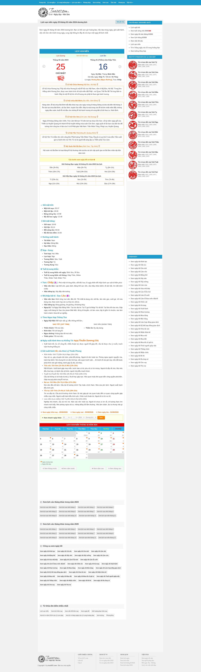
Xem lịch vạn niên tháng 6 (67, 511)
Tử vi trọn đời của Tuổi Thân (148, 142)
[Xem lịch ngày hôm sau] (120, 66)
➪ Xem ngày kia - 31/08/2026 (107, 412)
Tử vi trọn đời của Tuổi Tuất (148, 162)
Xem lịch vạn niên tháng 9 (48, 515)
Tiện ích (129, 2)
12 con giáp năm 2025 (106, 663)
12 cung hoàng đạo (63, 2)
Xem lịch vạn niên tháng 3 (86, 507)
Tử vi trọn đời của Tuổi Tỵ (147, 112)
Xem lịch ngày (124, 658)
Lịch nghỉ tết (135, 27)
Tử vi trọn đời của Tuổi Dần (148, 82)
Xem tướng (100, 615)
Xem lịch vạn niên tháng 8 (105, 511)
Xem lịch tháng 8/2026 (139, 37)
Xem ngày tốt (85, 611)
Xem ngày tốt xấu (147, 658)
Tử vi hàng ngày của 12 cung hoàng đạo (145, 48)
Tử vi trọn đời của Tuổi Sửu (148, 72)
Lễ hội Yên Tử (82, 133)
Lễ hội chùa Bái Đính (81, 101)
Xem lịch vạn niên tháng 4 (105, 507)
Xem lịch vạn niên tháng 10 (67, 515)
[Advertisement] (121, 11)
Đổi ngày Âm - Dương (149, 663)
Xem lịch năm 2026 (126, 665)
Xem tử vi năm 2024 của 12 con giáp (51, 615)
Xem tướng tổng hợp (138, 51)
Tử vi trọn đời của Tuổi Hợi (148, 172)
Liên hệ (80, 660)
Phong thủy (110, 615)
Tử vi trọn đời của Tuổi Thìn (148, 102)
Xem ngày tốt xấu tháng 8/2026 (142, 34)
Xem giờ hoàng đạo (148, 660)
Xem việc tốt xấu (137, 41)
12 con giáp (51, 2)
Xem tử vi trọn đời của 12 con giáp (142, 57)
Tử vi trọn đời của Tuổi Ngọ (148, 122)
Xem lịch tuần (124, 660)
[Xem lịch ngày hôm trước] (43, 66)
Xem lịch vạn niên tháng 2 (67, 507)
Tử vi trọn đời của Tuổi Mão (148, 92)
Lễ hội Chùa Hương (81, 84)
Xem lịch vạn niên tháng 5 (48, 511)
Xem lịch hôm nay (82, 56)
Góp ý (80, 663)
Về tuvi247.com (83, 658)
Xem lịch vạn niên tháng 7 (86, 511)
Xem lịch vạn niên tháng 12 (107, 515)
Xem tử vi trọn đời (105, 658)
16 (103, 66)
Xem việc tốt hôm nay (72, 611)
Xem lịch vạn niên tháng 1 (48, 507)
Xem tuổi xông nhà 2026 (139, 31)
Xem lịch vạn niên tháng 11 (87, 515)
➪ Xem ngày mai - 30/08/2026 (81, 412)
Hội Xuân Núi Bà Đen (82, 146)
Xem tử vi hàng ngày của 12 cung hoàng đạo (80, 615)
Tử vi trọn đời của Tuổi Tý (147, 62)
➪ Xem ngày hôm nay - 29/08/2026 (54, 412)
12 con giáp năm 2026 (106, 660)
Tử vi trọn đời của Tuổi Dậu (148, 152)
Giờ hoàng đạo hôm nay (99, 611)
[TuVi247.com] (54, 12)
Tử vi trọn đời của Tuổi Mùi (148, 132)
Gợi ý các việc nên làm (149, 665)
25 (60, 66)
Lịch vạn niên (76, 2)
